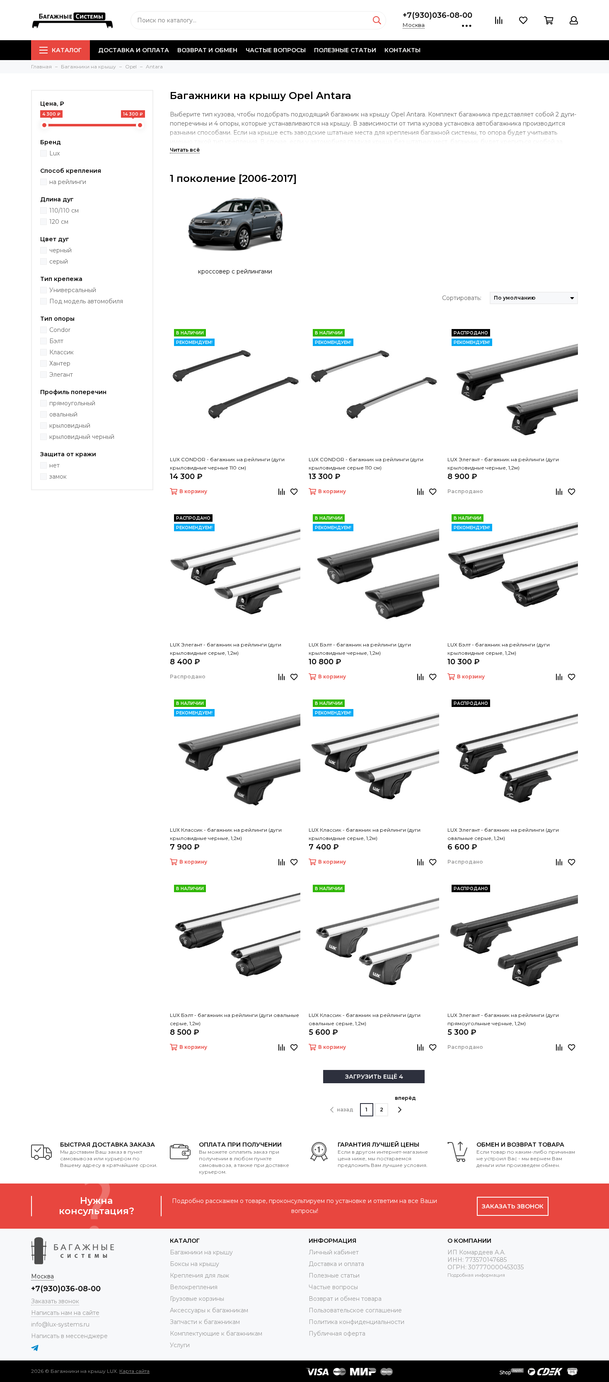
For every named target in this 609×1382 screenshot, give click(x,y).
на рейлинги (67, 182)
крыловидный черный (81, 436)
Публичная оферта (337, 1333)
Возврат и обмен (207, 50)
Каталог (67, 50)
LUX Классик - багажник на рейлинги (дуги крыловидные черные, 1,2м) (226, 834)
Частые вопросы (276, 50)
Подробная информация (476, 1275)
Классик (61, 352)
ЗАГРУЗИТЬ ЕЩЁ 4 (374, 1076)
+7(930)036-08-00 (437, 15)
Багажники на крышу (201, 1252)
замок (58, 476)
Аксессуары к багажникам (209, 1310)
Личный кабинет (334, 1252)
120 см (58, 221)
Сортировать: (461, 298)
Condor (59, 330)
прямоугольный (72, 403)
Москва (414, 25)
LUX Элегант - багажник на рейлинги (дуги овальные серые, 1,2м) (503, 834)
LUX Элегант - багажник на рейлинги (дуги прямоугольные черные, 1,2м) (503, 1019)
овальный (63, 414)
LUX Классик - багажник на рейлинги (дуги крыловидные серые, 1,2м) (364, 834)
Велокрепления (194, 1287)
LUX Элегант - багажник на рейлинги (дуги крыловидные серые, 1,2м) (225, 648)
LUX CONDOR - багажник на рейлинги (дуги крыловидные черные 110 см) (227, 463)
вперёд (405, 1098)
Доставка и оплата (133, 50)
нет (54, 465)
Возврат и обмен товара (345, 1298)
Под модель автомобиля (86, 301)
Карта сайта (134, 1371)
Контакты (402, 50)
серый (58, 261)
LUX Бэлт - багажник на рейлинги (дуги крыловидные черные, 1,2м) (360, 648)
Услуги (180, 1345)
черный (60, 250)
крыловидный (69, 425)
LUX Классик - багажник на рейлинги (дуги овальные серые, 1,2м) (364, 1019)
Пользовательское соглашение (355, 1310)
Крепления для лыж (199, 1275)
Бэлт (56, 341)
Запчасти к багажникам (205, 1322)
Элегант (61, 374)
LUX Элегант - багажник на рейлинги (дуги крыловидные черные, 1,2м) (503, 463)
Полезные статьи (345, 50)
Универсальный (72, 290)
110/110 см (64, 210)
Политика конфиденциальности (356, 1322)
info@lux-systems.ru (60, 1324)
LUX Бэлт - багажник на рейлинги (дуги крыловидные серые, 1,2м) (498, 648)
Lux (54, 153)
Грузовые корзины (197, 1298)
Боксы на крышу (194, 1264)
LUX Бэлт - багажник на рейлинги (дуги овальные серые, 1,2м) (234, 1019)
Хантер (59, 363)
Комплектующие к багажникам (216, 1333)
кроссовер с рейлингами (235, 271)
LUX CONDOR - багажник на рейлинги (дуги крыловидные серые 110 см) (366, 463)
